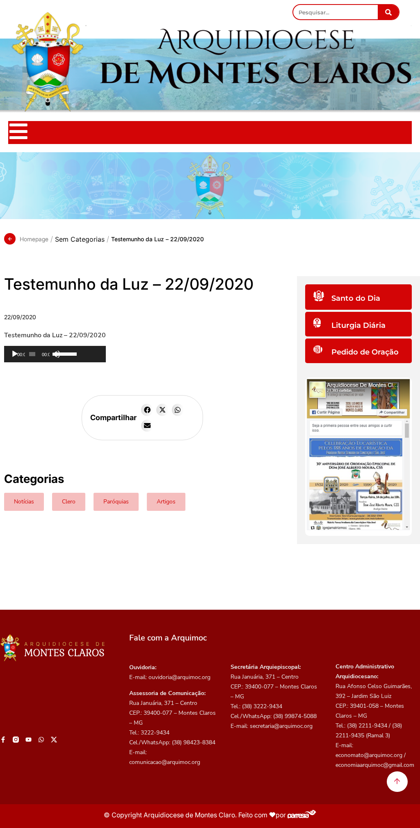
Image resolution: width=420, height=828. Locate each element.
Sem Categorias (80, 239)
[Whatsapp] (41, 739)
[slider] (79, 353)
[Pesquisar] (388, 12)
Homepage (34, 239)
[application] (55, 354)
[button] (147, 410)
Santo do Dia (355, 298)
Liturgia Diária (358, 325)
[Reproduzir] (15, 354)
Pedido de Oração (365, 352)
